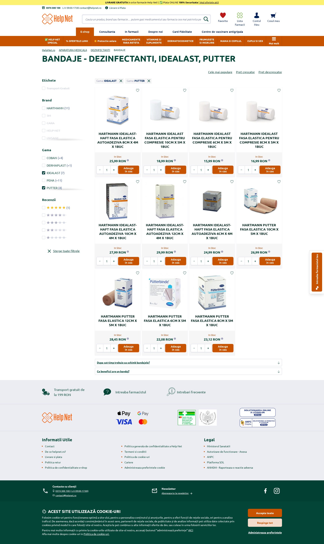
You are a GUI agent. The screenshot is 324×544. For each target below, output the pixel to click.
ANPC (210, 456)
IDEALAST (53, 173)
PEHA (50, 180)
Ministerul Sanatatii (218, 446)
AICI (190, 530)
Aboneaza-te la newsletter (175, 493)
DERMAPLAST (56, 165)
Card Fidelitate (182, 31)
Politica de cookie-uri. (96, 534)
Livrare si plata (53, 456)
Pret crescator (245, 72)
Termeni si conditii (135, 451)
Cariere (128, 462)
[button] (256, 19)
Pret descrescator (270, 72)
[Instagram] (277, 491)
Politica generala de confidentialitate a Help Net (153, 446)
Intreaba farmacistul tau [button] (317, 269)
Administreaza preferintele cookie (144, 467)
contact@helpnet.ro (66, 495)
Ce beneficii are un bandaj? (113, 371)
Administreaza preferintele (265, 532)
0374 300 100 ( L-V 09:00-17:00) (72, 490)
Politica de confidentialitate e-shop (66, 467)
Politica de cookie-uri (137, 456)
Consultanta (107, 31)
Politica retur (53, 462)
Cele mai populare (220, 72)
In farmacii (132, 31)
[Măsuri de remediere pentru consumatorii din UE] (258, 412)
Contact (50, 446)
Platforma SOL (215, 462)
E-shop (84, 31)
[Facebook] (265, 491)
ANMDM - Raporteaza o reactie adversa (230, 467)
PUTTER (52, 188)
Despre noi (155, 31)
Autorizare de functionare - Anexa (227, 451)
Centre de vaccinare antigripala (222, 31)
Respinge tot (265, 522)
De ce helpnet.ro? (55, 451)
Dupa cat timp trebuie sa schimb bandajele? (123, 362)
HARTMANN (55, 108)
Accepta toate (265, 513)
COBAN (52, 158)
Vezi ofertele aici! (209, 2)
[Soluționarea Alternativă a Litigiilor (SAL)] (258, 422)
